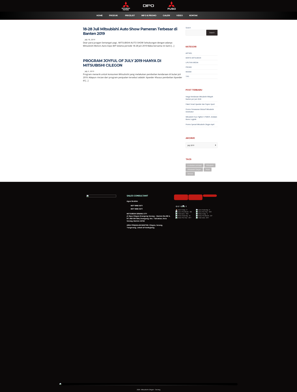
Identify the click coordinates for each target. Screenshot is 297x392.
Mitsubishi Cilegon (194, 169)
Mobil (208, 169)
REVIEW (188, 72)
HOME (100, 15)
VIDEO (179, 15)
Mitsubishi (210, 165)
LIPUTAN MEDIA (192, 62)
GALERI (166, 15)
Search (188, 28)
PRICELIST (130, 15)
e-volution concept (194, 165)
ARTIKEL (189, 53)
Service (190, 174)
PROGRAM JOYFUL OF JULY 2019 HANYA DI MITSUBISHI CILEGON (122, 63)
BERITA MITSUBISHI (193, 58)
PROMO (189, 67)
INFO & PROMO (148, 15)
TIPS (187, 76)
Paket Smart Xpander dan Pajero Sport (200, 104)
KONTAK (193, 15)
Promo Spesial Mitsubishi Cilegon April (200, 124)
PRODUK (113, 15)
